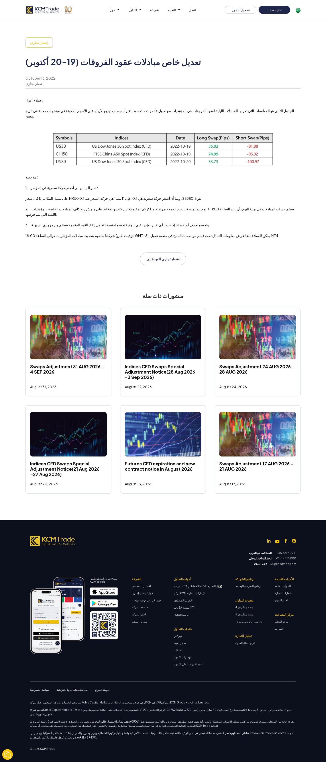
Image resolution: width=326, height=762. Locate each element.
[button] (114, 10)
